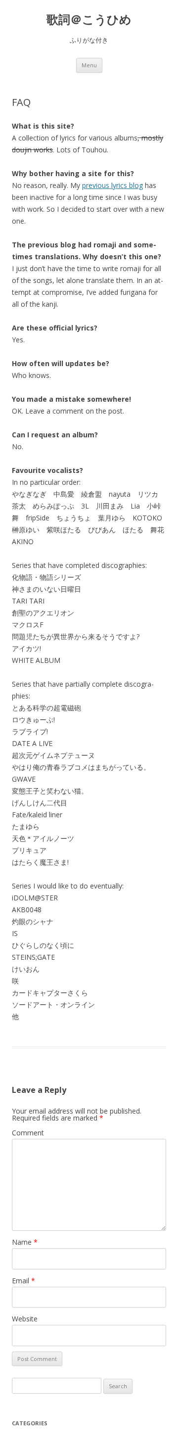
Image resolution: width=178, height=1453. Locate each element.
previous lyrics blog (112, 185)
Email (23, 1280)
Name (25, 1242)
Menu (89, 65)
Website (25, 1318)
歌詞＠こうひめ (89, 19)
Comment (28, 1132)
